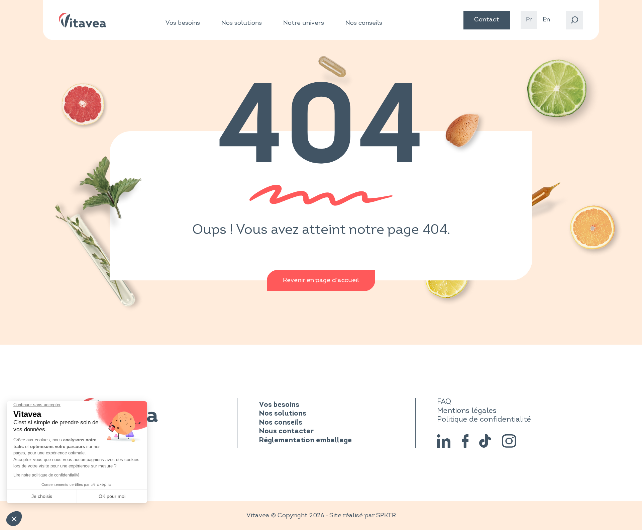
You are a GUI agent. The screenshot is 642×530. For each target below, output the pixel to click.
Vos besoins (183, 23)
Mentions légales (467, 410)
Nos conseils (363, 23)
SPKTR (386, 515)
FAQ (444, 401)
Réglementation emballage (305, 440)
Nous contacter (286, 431)
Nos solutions (241, 23)
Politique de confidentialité (484, 419)
